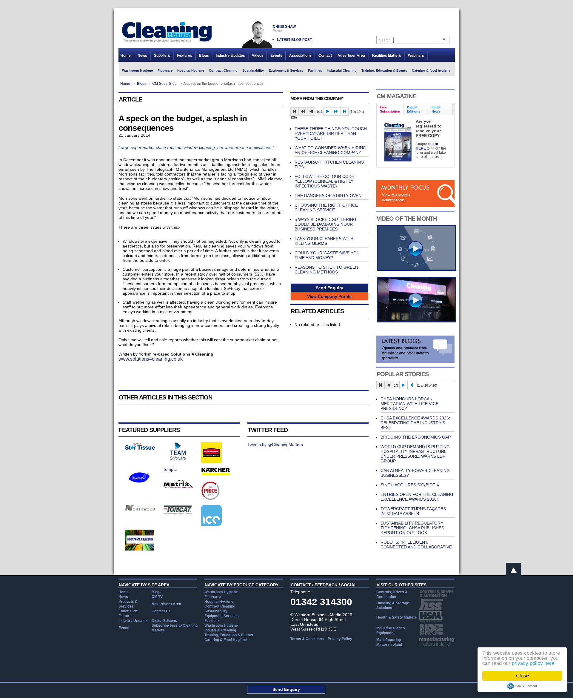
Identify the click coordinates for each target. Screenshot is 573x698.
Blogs (204, 55)
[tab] (390, 109)
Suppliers (162, 55)
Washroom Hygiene (137, 70)
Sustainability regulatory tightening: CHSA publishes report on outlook (412, 528)
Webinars (416, 55)
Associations (300, 55)
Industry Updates (230, 55)
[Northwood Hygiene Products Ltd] (140, 509)
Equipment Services (221, 616)
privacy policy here (533, 663)
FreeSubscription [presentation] (390, 109)
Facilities (315, 70)
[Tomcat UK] (178, 513)
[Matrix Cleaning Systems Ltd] (178, 486)
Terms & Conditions (307, 639)
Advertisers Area (166, 604)
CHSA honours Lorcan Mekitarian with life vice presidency (409, 403)
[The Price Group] (211, 499)
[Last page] (344, 111)
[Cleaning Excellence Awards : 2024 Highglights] (416, 321)
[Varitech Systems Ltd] (140, 549)
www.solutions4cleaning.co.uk (150, 359)
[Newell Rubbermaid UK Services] (211, 461)
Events (276, 55)
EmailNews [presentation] (436, 109)
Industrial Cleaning (342, 70)
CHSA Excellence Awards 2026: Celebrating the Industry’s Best (415, 423)
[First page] (294, 111)
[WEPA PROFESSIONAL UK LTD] (140, 448)
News (142, 55)
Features (184, 55)
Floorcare (165, 70)
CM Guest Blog (164, 84)
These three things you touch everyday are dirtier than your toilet (331, 133)
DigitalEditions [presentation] (413, 109)
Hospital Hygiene (190, 70)
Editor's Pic (128, 611)
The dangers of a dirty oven (328, 195)
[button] (329, 287)
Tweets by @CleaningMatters (275, 444)
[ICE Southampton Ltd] (211, 524)
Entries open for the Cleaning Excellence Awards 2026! (417, 497)
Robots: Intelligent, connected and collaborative (416, 544)
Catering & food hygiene (431, 70)
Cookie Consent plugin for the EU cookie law (522, 686)
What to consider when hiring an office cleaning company (330, 150)
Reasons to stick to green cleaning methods (326, 269)
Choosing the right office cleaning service (326, 207)
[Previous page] (311, 111)
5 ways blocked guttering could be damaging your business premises (325, 224)
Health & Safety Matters (396, 617)
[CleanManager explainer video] (416, 269)
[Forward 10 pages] (336, 111)
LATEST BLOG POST (294, 40)
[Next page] (328, 111)
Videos (258, 55)
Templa (170, 469)
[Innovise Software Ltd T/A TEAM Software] (178, 458)
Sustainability (253, 70)
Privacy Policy (340, 639)
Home (126, 55)
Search (385, 40)
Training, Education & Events (384, 70)
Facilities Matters (386, 55)
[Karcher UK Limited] (216, 474)
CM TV (157, 597)
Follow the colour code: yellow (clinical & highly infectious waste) (325, 181)
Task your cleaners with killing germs (324, 241)
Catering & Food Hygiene (225, 640)
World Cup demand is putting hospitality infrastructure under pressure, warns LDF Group (415, 453)
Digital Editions (164, 621)
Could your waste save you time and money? (327, 255)
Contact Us (161, 611)
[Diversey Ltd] (139, 486)
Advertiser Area (351, 55)
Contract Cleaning (223, 70)
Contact (325, 55)
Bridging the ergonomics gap (416, 437)
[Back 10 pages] (303, 111)
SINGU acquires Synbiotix (410, 484)
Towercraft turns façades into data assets (413, 511)
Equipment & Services (286, 70)
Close (522, 676)
